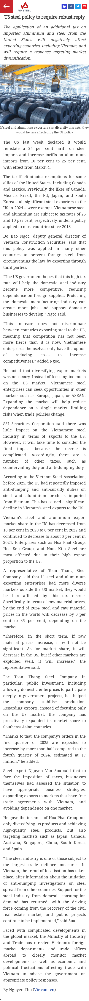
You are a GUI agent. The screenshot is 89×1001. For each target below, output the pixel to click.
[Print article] (64, 6)
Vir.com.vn (44, 989)
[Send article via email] (84, 6)
